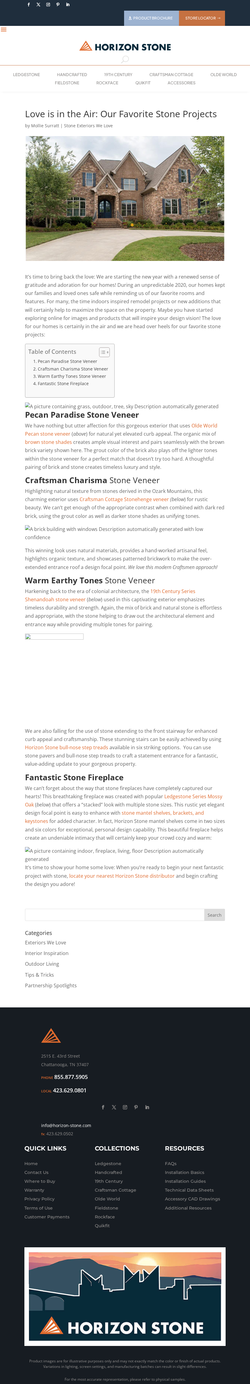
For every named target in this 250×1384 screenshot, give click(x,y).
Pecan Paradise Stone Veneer (67, 361)
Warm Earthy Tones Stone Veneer (72, 376)
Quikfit (143, 82)
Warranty (34, 1190)
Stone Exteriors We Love (88, 125)
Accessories (181, 82)
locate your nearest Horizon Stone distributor (122, 876)
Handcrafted (72, 74)
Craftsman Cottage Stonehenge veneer (124, 499)
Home (31, 1163)
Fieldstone (67, 82)
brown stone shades (48, 442)
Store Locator (200, 18)
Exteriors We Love (45, 942)
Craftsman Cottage (171, 74)
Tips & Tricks (39, 974)
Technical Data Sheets (189, 1190)
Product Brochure (153, 18)
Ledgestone (26, 74)
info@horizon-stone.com (66, 1125)
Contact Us (36, 1172)
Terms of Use (38, 1208)
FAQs (171, 1163)
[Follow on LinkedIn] (67, 4)
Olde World (223, 74)
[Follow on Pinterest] (58, 4)
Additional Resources (188, 1208)
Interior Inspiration (47, 953)
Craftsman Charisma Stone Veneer (73, 369)
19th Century (118, 74)
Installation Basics (184, 1172)
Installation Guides (185, 1181)
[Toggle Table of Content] (101, 352)
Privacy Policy (39, 1199)
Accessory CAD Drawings (192, 1199)
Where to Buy (39, 1181)
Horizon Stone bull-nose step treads (66, 747)
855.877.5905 (71, 1076)
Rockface (107, 82)
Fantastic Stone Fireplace (63, 383)
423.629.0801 (70, 1090)
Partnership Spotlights (51, 985)
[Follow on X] (38, 4)
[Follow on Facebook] (28, 4)
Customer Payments (47, 1217)
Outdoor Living (42, 964)
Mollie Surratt (45, 125)
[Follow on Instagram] (48, 4)
